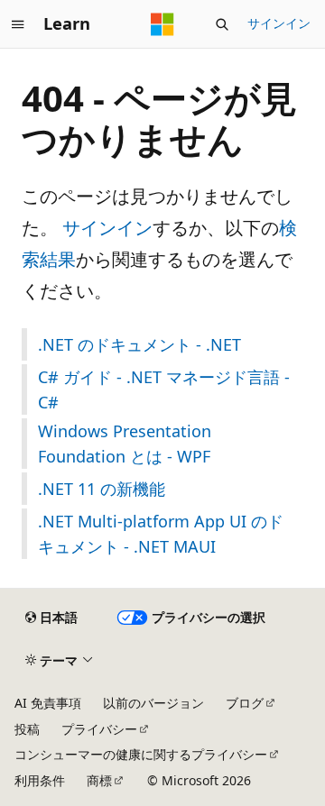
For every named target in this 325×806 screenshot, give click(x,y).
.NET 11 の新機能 (101, 488)
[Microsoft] (162, 24)
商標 (99, 780)
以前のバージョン (153, 702)
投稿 (27, 728)
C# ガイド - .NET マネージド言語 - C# (164, 389)
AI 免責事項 (47, 702)
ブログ (245, 702)
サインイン (279, 23)
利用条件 (39, 780)
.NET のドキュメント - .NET (139, 344)
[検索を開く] (222, 24)
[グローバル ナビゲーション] (18, 24)
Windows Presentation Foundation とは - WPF (124, 443)
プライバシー (99, 728)
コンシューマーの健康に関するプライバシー (140, 754)
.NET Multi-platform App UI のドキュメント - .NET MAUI (160, 533)
